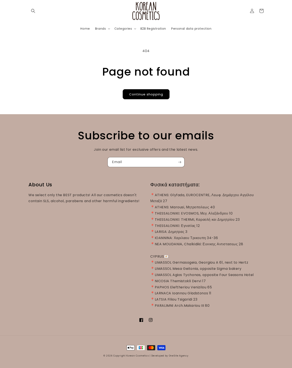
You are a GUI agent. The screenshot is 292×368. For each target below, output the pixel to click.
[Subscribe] (179, 162)
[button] (33, 11)
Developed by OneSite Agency (170, 355)
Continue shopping (146, 94)
